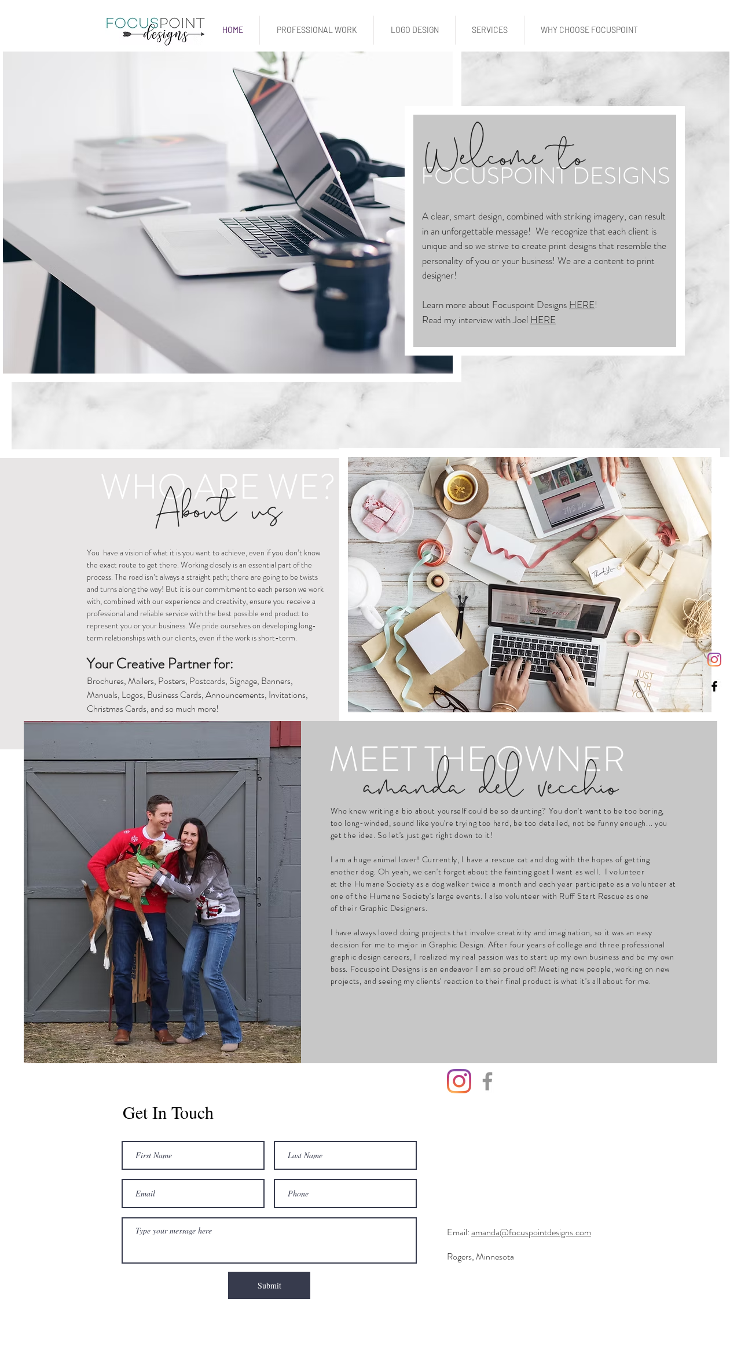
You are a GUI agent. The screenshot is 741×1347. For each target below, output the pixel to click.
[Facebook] (487, 1081)
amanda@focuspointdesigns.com (531, 1232)
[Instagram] (714, 660)
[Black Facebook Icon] (714, 686)
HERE (582, 305)
